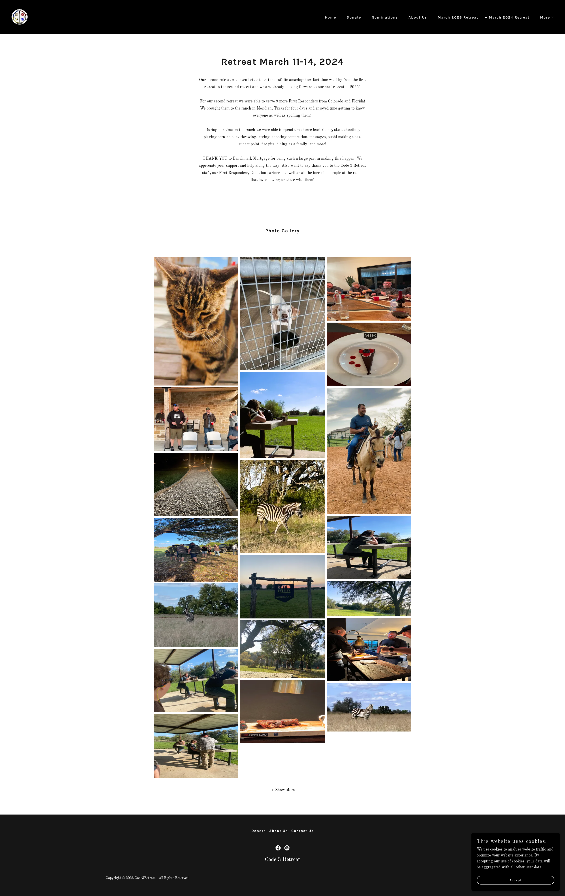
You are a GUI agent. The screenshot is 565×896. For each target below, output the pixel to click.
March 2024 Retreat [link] (509, 17)
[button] (545, 17)
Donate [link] (354, 17)
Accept (515, 880)
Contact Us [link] (302, 831)
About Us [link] (418, 17)
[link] (19, 17)
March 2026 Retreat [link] (458, 17)
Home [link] (330, 17)
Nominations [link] (385, 17)
